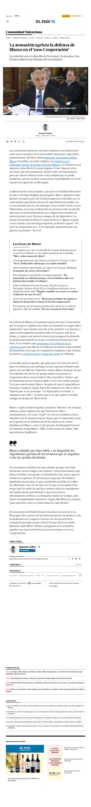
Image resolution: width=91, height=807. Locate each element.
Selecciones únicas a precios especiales (73, 760)
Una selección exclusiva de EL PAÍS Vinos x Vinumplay (24, 779)
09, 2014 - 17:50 (48, 135)
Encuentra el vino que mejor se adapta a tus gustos (74, 748)
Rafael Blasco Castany (26, 575)
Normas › (79, 564)
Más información (15, 586)
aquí (55, 586)
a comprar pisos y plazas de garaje (41, 353)
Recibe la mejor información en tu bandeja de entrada (30, 559)
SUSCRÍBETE (66, 16)
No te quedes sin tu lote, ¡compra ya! (72, 771)
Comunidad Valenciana (24, 32)
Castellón (39, 38)
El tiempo (55, 38)
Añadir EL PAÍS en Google (76, 141)
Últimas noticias (65, 38)
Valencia (47, 38)
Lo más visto (11, 701)
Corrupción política (52, 575)
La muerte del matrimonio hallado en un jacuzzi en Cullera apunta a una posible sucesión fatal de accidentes (45, 722)
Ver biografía (24, 550)
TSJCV (38, 575)
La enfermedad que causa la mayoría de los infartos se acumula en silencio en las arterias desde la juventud (44, 718)
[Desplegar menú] (7, 21)
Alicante (31, 38)
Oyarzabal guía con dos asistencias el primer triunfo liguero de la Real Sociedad (41, 678)
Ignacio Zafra (45, 133)
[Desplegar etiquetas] (80, 575)
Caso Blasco (13, 575)
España (8, 38)
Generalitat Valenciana (19, 38)
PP (43, 575)
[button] (45, 91)
